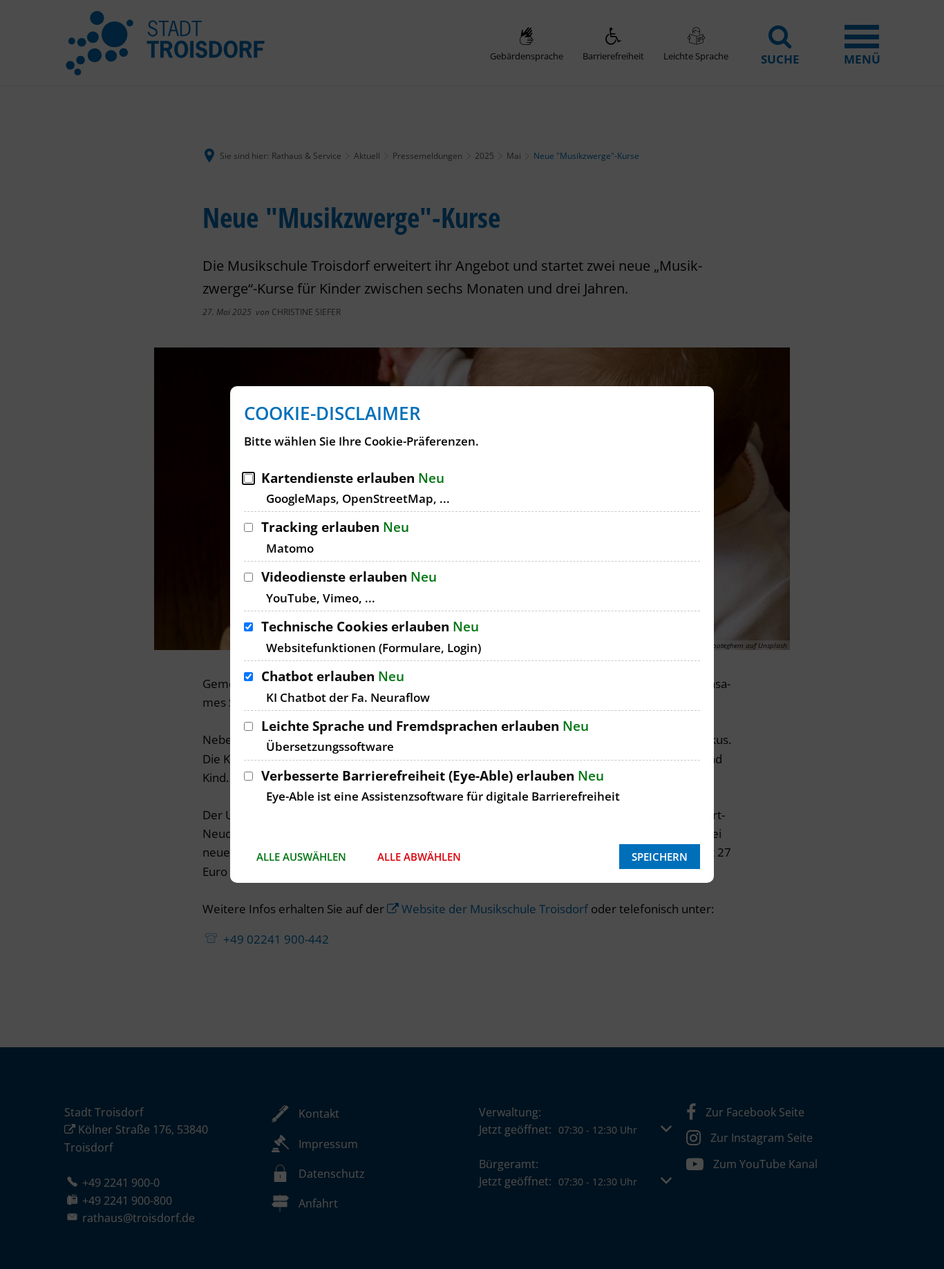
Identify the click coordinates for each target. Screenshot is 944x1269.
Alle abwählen (419, 857)
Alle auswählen (301, 857)
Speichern (660, 857)
